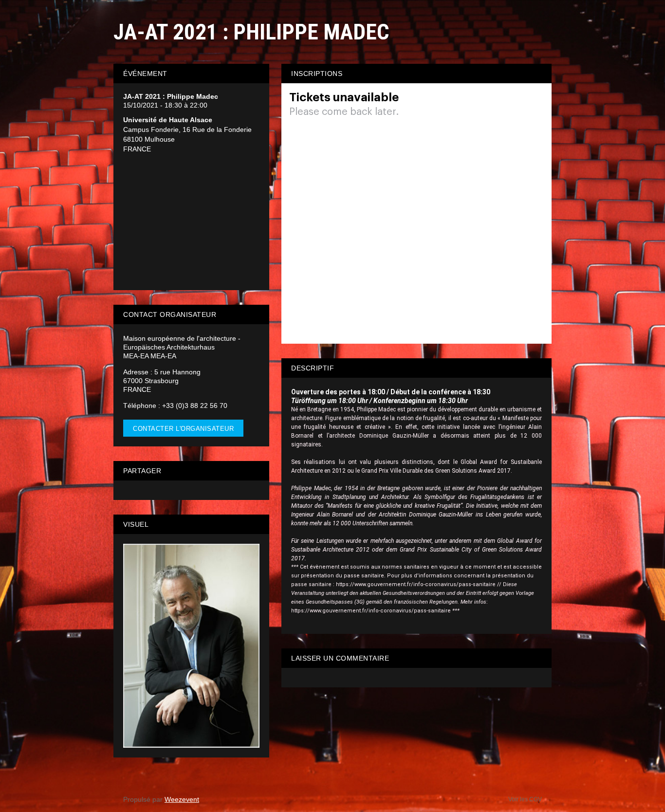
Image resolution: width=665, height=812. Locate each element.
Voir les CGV (525, 799)
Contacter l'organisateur (183, 428)
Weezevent (182, 799)
